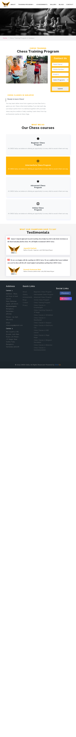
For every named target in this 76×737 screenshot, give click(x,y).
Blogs (61, 4)
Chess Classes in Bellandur (43, 345)
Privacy (25, 305)
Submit (60, 89)
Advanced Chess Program (43, 297)
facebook (66, 293)
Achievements (41, 4)
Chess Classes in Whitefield (43, 315)
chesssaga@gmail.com (14, 325)
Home (6, 4)
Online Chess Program (41, 300)
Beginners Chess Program (43, 292)
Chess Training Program (42, 302)
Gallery (53, 4)
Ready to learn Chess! (16, 99)
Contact (69, 4)
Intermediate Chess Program (43, 294)
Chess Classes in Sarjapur (42, 322)
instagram (66, 298)
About (13, 4)
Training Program (25, 4)
